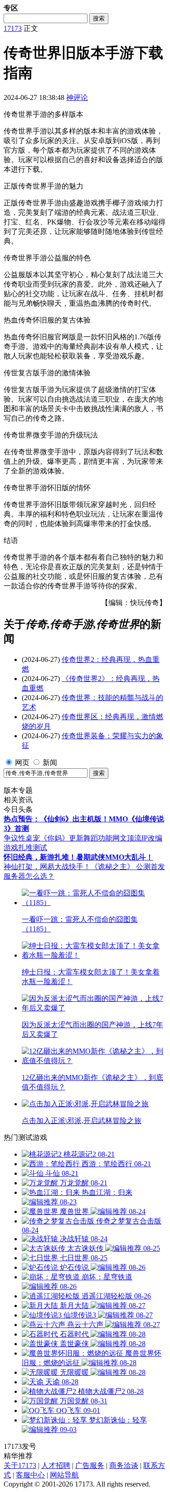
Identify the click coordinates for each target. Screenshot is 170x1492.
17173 (13, 28)
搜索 (99, 18)
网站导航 (64, 1475)
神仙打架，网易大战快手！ (47, 866)
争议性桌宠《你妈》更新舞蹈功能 (58, 838)
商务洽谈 (123, 1465)
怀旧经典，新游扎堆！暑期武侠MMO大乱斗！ (78, 857)
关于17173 (20, 1465)
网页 (22, 762)
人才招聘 (55, 1465)
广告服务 (89, 1465)
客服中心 (30, 1475)
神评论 (77, 97)
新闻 (50, 762)
